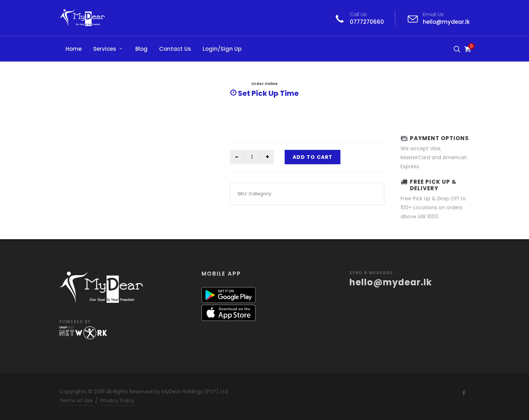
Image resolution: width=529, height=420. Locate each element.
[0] (467, 48)
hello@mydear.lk (446, 22)
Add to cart (313, 157)
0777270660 (367, 22)
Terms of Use (76, 400)
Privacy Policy (117, 400)
